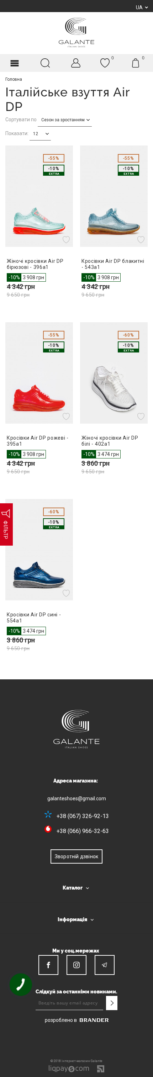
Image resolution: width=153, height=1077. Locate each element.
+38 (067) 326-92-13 (83, 816)
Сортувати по (21, 119)
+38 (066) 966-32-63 (83, 831)
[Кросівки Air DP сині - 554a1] (39, 549)
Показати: (16, 133)
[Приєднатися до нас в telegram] (105, 965)
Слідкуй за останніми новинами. (76, 991)
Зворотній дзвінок (76, 856)
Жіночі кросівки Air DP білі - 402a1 (109, 441)
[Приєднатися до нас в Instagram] (76, 965)
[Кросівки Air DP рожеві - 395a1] (39, 373)
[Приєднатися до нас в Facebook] (48, 965)
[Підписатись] (111, 1003)
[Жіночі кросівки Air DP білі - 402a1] (114, 373)
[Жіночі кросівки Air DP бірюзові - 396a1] (39, 196)
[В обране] (67, 239)
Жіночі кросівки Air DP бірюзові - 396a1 (35, 264)
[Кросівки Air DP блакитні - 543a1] (114, 196)
